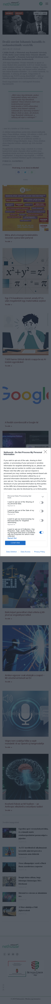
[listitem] (25, 496)
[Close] (46, 452)
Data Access (25, 552)
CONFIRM (15, 543)
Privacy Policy (39, 552)
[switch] (41, 502)
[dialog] (25, 502)
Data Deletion (11, 552)
